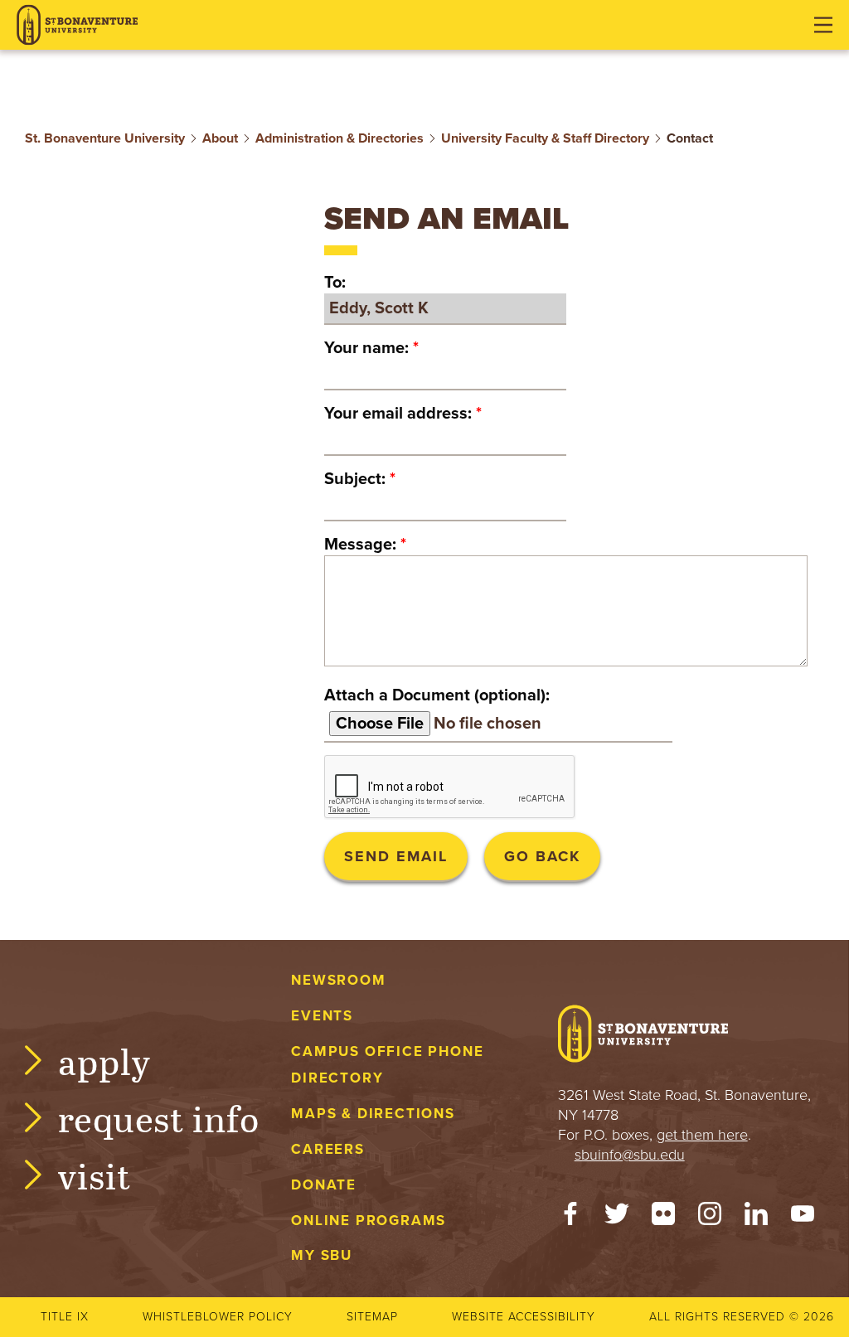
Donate (324, 1185)
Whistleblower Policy (218, 1317)
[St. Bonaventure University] (77, 25)
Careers (328, 1149)
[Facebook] (570, 1217)
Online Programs (368, 1220)
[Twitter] (616, 1217)
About (220, 138)
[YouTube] (802, 1217)
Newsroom (338, 980)
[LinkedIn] (756, 1217)
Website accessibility (523, 1317)
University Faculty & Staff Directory (545, 138)
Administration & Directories (339, 138)
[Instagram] (709, 1217)
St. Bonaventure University (105, 138)
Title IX (65, 1317)
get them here (702, 1135)
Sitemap (372, 1317)
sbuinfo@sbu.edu (630, 1155)
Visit (94, 1175)
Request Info (159, 1117)
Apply (104, 1060)
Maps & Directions (372, 1113)
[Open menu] (823, 25)
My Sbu (321, 1255)
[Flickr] (663, 1217)
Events (322, 1016)
